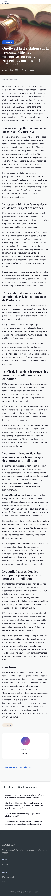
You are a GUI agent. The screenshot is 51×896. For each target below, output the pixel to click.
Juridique (8, 42)
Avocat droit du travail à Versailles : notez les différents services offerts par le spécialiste (23, 822)
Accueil (5, 79)
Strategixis (8, 844)
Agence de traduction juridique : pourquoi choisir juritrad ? (22, 814)
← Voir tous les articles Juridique (16, 767)
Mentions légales (8, 877)
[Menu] (46, 2)
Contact (5, 881)
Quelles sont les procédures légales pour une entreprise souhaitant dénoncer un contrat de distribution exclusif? (24, 805)
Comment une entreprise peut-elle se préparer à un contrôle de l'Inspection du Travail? (24, 796)
